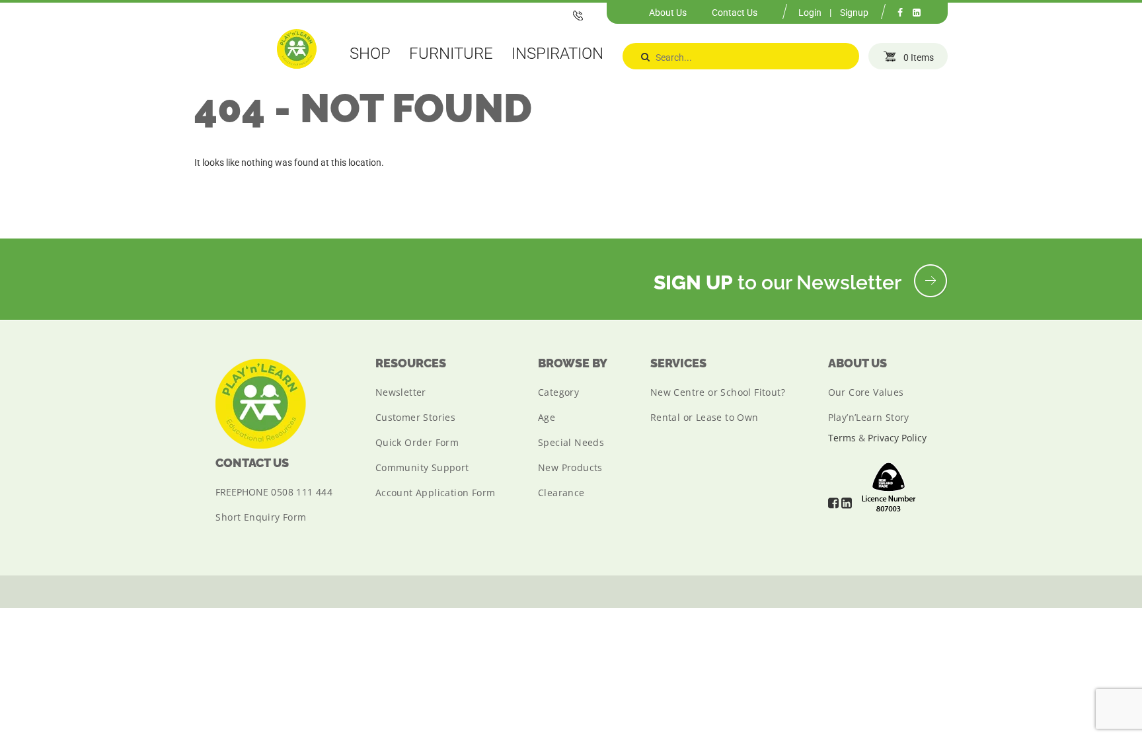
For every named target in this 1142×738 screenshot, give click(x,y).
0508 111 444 (301, 492)
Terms (842, 437)
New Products (570, 467)
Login (809, 12)
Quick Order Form (417, 442)
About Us (668, 12)
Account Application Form (435, 492)
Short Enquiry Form (260, 517)
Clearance (561, 492)
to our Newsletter (779, 282)
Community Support (422, 467)
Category (558, 392)
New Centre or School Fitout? (717, 392)
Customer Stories (415, 417)
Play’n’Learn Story (868, 417)
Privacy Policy (897, 437)
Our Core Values (866, 392)
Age (546, 417)
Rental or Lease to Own (704, 417)
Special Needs (571, 442)
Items (918, 57)
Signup (854, 12)
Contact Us (734, 12)
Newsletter (400, 392)
